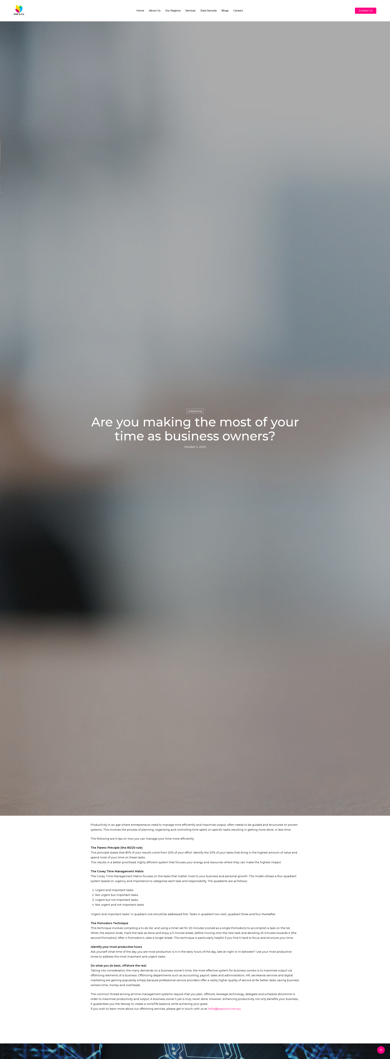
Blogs (225, 10)
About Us (155, 10)
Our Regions (173, 10)
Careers (238, 10)
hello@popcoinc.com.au (224, 1008)
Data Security (208, 10)
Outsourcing (195, 411)
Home (140, 10)
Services (190, 10)
